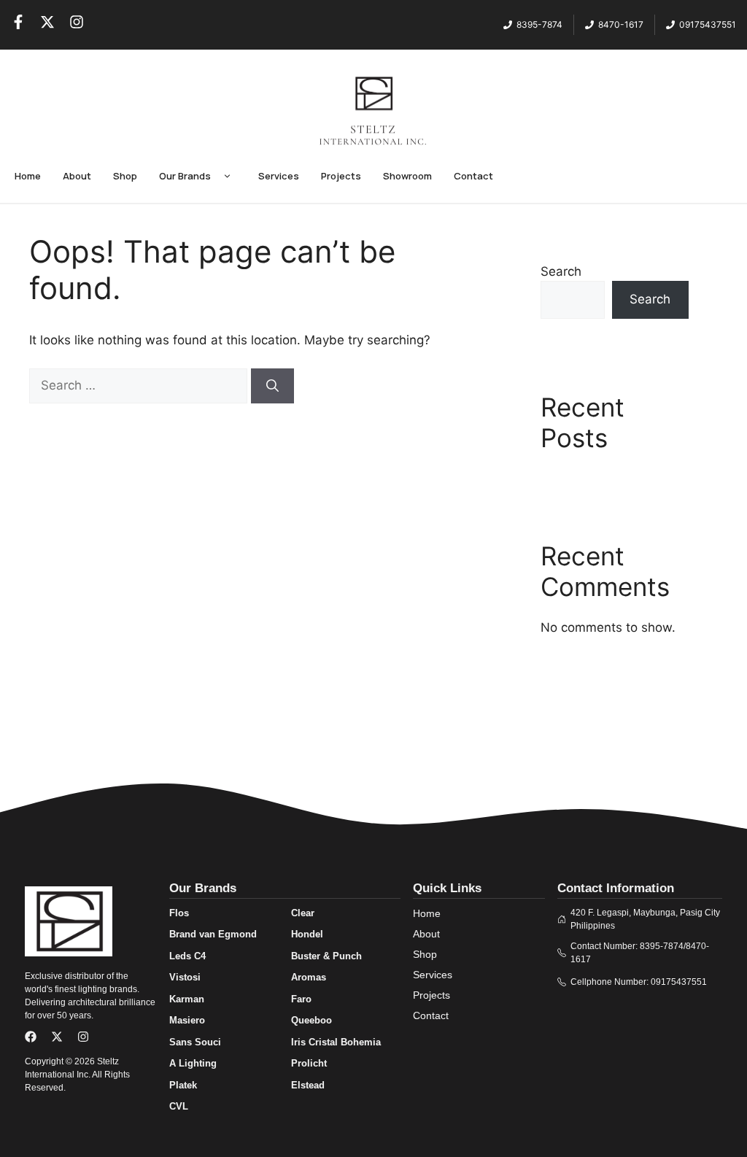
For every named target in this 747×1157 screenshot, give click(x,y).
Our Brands (185, 175)
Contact (473, 175)
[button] (227, 176)
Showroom (407, 175)
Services (278, 175)
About (77, 175)
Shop (125, 175)
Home (28, 175)
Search (561, 271)
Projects (341, 175)
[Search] (272, 385)
